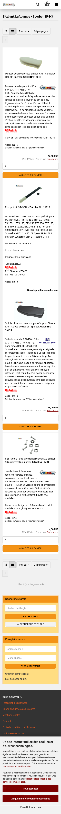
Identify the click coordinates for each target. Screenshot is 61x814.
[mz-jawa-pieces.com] (7, 4)
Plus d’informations (30, 807)
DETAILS (10, 130)
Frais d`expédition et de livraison (19, 727)
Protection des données (15, 703)
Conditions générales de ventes (19, 709)
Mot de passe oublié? (16, 679)
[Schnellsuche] (37, 4)
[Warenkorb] (47, 4)
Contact (7, 721)
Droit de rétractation (13, 733)
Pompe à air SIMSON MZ (18, 207)
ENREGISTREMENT (30, 666)
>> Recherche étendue (30, 624)
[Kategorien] (56, 4)
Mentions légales (11, 715)
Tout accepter (30, 788)
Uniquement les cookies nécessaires (30, 798)
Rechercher (30, 616)
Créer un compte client (17, 673)
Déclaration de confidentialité (16, 766)
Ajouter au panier (30, 175)
